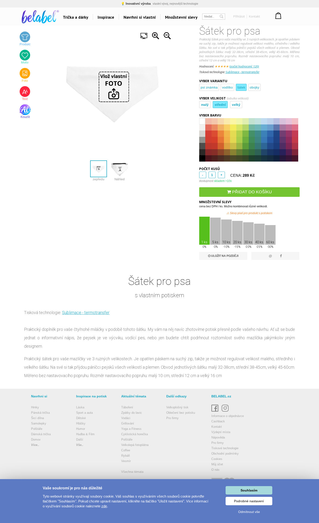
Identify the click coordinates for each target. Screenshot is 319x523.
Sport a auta (84, 412)
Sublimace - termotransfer (242, 72)
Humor (80, 429)
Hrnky (35, 407)
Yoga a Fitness (131, 429)
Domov (36, 439)
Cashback (218, 421)
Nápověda (218, 437)
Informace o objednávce (227, 416)
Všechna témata (132, 472)
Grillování (127, 423)
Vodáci (125, 418)
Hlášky (80, 423)
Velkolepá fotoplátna (135, 445)
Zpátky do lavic (131, 412)
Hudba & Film (85, 434)
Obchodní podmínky (225, 453)
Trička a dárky (75, 17)
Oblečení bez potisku (180, 412)
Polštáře (36, 429)
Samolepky (38, 423)
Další (79, 439)
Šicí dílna (37, 418)
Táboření (127, 407)
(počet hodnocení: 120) (244, 66)
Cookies (216, 459)
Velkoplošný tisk (177, 407)
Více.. (35, 445)
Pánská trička (40, 412)
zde (104, 506)
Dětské (81, 418)
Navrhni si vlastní (140, 17)
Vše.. (79, 445)
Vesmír (126, 461)
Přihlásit (239, 16)
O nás (215, 469)
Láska (80, 407)
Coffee (125, 450)
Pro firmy (172, 418)
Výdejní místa (220, 432)
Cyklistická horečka (134, 434)
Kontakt (254, 16)
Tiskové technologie (224, 448)
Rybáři (125, 455)
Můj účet (217, 464)
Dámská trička (41, 434)
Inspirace (106, 17)
